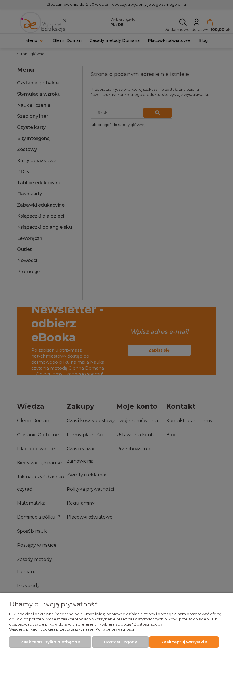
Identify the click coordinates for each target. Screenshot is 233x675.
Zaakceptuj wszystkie (184, 642)
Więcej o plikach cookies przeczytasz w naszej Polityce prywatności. (72, 629)
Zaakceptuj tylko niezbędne (50, 642)
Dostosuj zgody (120, 642)
